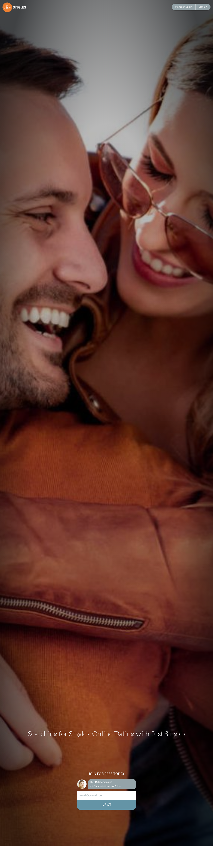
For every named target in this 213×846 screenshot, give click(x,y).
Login (183, 6)
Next (106, 804)
